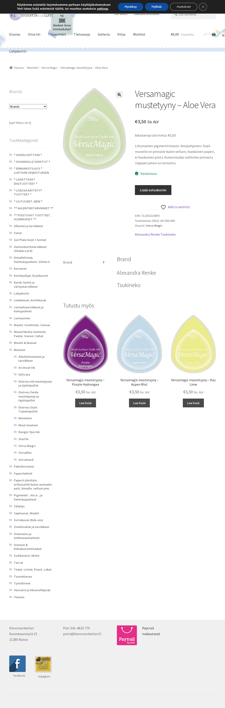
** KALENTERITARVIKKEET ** (33, 208)
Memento (25, 418)
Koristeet (20, 269)
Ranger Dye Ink (29, 432)
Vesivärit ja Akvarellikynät (32, 590)
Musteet (32, 68)
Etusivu (14, 34)
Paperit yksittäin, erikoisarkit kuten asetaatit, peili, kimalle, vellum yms (33, 484)
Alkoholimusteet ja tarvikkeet (31, 359)
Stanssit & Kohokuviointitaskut (28, 547)
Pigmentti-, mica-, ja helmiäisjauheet (28, 497)
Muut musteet (28, 425)
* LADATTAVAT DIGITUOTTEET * (25, 181)
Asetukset (184, 7)
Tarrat (18, 563)
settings (102, 9)
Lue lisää (85, 403)
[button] (119, 94)
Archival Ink (26, 368)
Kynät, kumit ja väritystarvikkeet (26, 284)
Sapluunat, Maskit (26, 513)
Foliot (18, 233)
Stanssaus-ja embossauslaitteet (27, 536)
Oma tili (34, 34)
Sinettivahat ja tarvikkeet (31, 527)
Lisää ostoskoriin (153, 190)
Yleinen (19, 597)
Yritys (121, 34)
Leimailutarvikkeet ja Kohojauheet (29, 309)
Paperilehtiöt (23, 473)
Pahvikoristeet (24, 466)
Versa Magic (49, 68)
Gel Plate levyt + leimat (30, 240)
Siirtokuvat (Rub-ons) (28, 520)
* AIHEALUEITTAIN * (28, 155)
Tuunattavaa (23, 576)
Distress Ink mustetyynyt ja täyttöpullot (35, 383)
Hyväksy (131, 7)
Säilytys (19, 506)
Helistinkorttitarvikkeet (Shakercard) (30, 249)
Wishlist (139, 34)
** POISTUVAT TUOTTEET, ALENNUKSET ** (32, 217)
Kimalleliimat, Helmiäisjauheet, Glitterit (32, 260)
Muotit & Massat (25, 343)
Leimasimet (22, 318)
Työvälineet (22, 583)
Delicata (24, 374)
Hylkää (157, 7)
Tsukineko (168, 234)
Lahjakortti (17, 51)
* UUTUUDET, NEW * (28, 201)
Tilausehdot (57, 34)
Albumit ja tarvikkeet (28, 226)
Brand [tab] (67, 262)
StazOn (23, 439)
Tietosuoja (82, 34)
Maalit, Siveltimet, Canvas (32, 325)
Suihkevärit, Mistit (26, 556)
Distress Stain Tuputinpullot (28, 409)
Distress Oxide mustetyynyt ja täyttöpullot (28, 396)
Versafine (25, 453)
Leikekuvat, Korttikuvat (30, 300)
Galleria (104, 34)
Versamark (26, 460)
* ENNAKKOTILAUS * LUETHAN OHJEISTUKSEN (31, 170)
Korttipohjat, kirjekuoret (31, 276)
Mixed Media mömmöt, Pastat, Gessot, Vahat (30, 334)
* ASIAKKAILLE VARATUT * (32, 162)
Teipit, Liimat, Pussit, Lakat (32, 569)
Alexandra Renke (147, 234)
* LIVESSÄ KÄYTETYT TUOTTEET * (28, 192)
